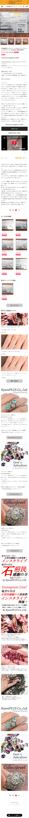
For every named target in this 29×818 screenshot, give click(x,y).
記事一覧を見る (14, 381)
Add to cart (14, 128)
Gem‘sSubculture (14, 494)
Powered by (13, 804)
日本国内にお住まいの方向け (14, 132)
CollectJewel (14, 550)
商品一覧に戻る (14, 305)
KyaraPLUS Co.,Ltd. (14, 437)
